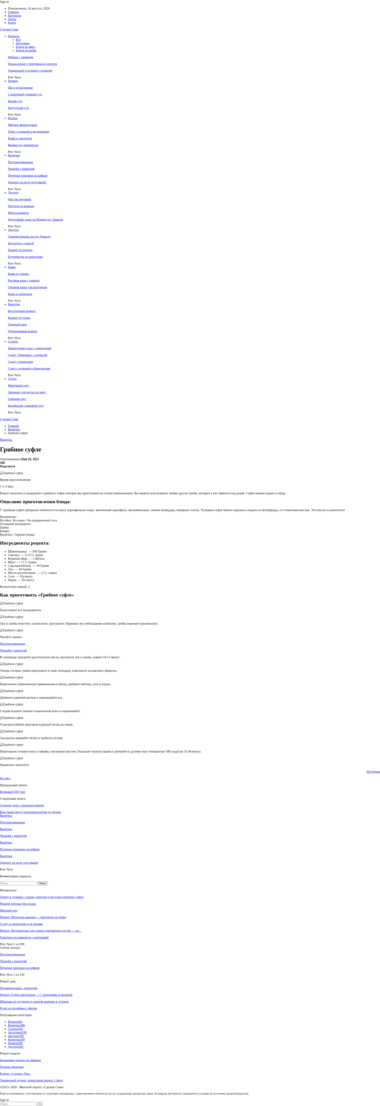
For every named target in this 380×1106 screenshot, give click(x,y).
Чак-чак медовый (19, 199)
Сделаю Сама (9, 29)
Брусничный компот (22, 311)
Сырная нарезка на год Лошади (29, 236)
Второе (13, 118)
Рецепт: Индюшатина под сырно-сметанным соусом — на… (41, 930)
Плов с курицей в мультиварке (28, 131)
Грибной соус (17, 399)
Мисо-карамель (18, 212)
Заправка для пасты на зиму (27, 392)
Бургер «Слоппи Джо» (15, 1073)
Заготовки (23, 43)
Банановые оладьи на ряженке (20, 1060)
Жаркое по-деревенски (23, 145)
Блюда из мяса (25, 47)
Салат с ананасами (20, 361)
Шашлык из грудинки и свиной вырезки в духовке (34, 1001)
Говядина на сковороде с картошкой (24, 937)
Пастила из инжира (21, 206)
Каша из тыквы (18, 273)
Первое (13, 81)
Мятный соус (9, 910)
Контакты (14, 15)
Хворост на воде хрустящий (27, 182)
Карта (12, 22)
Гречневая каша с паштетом (18, 988)
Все (18, 39)
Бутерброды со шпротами (25, 256)
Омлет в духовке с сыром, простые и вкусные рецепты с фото (42, 897)
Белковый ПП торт (13, 792)
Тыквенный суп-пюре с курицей (30, 70)
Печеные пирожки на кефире (28, 175)
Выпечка (14, 155)
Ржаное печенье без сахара (18, 903)
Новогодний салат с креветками (29, 348)
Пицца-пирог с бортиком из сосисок (32, 64)
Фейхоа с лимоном (20, 57)
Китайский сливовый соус (26, 405)
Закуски (13, 229)
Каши (12, 267)
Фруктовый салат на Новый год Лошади (35, 219)
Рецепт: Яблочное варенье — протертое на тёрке (33, 917)
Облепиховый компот (22, 331)
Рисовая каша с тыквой (23, 280)
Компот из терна (19, 317)
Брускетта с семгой (21, 243)
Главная (13, 12)
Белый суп (15, 101)
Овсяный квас (17, 324)
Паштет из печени (20, 250)
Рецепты (14, 36)
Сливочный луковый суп (25, 94)
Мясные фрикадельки (22, 125)
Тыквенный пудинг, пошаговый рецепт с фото (31, 1080)
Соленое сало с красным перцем (22, 805)
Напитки (14, 304)
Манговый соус (18, 385)
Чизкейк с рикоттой (21, 169)
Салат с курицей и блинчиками (29, 368)
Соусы (12, 378)
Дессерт (13, 192)
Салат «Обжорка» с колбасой (27, 355)
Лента (12, 19)
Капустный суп (18, 108)
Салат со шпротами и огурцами (21, 924)
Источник (373, 771)
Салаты (13, 341)
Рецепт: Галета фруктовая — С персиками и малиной (36, 994)
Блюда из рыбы (26, 50)
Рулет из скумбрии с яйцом (18, 1008)
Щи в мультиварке (20, 87)
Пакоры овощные (12, 1067)
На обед (5, 778)
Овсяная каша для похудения (27, 287)
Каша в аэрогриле (20, 138)
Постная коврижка (20, 162)
